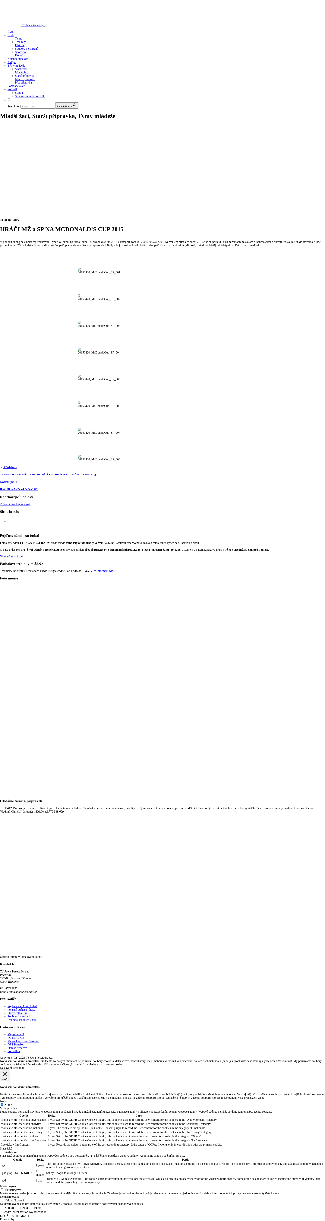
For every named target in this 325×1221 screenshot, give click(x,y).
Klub (11, 35)
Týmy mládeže (16, 65)
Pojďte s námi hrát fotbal (22, 1006)
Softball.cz (14, 1051)
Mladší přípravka (25, 79)
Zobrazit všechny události (15, 504)
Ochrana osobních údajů (22, 1019)
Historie (19, 45)
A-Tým (12, 62)
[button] (9, 100)
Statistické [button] (6, 1148)
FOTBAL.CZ (16, 1037)
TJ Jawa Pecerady (33, 25)
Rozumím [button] (18, 1067)
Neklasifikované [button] (9, 1196)
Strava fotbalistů (17, 1013)
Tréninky (20, 41)
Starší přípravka (24, 75)
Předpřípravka (23, 82)
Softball (12, 89)
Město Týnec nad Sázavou (23, 1041)
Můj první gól (16, 1034)
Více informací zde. (11, 556)
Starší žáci (21, 69)
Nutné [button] (3, 1101)
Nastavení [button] (6, 1067)
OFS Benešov (16, 1044)
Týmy (18, 38)
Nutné (8, 1104)
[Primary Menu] (45, 26)
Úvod (11, 31)
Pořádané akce (16, 85)
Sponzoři (20, 52)
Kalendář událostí (18, 58)
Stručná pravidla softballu (30, 96)
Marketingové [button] (8, 1186)
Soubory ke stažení (26, 48)
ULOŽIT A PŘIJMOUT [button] (14, 1215)
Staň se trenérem (17, 1047)
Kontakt (20, 55)
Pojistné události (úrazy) (22, 1009)
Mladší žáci (22, 72)
